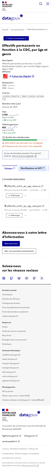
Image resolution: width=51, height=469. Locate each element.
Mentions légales (21, 453)
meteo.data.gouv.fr (9, 359)
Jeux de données (17, 29)
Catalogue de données (11, 303)
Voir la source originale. (23, 156)
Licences (5, 449)
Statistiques (6, 344)
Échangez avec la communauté (14, 340)
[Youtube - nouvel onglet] (26, 278)
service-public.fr (9, 441)
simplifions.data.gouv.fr (11, 355)
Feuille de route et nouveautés (14, 331)
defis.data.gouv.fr (9, 372)
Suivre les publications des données (16, 307)
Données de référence (11, 299)
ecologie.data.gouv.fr (10, 368)
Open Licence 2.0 (29, 465)
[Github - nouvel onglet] (34, 278)
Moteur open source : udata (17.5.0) (16, 396)
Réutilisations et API (32, 168)
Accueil (5, 29)
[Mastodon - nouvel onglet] (11, 278)
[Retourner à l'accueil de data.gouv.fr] (12, 17)
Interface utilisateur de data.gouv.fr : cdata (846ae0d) (23, 400)
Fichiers (9, 168)
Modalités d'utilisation (18, 449)
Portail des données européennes (15, 312)
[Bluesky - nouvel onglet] (19, 278)
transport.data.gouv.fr (11, 363)
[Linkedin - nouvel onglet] (4, 278)
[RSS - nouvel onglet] (42, 278)
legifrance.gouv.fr (10, 435)
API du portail (7, 391)
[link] (16, 38)
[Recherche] (40, 3)
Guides (5, 327)
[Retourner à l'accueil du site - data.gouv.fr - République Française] (29, 415)
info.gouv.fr (29, 435)
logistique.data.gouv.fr (11, 380)
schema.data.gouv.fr (10, 316)
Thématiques (7, 294)
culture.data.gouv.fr (10, 376)
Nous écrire (6, 335)
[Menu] (47, 3)
